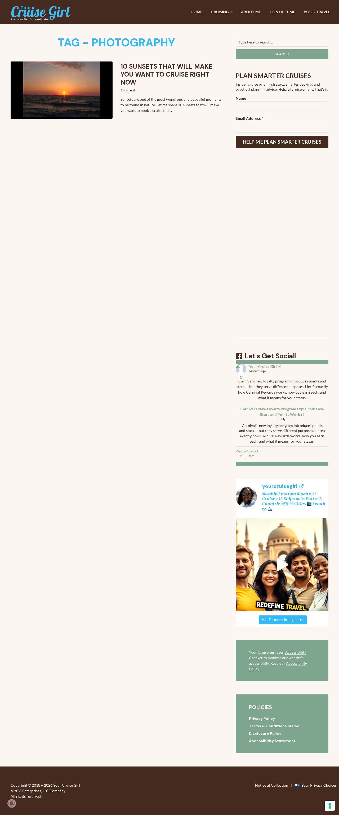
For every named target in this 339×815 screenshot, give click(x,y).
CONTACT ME (282, 12)
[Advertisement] (282, 249)
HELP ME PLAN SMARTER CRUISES (282, 142)
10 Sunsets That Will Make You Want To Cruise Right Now (166, 74)
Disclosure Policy (265, 733)
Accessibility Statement (272, 740)
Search (282, 54)
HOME (196, 12)
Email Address (249, 118)
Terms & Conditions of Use (274, 726)
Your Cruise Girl (263, 366)
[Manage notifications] (11, 803)
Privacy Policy (262, 718)
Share (250, 455)
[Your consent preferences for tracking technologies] (330, 806)
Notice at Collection (271, 785)
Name (241, 98)
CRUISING (220, 12)
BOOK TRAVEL (317, 12)
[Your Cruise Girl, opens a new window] (241, 377)
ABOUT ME (251, 12)
